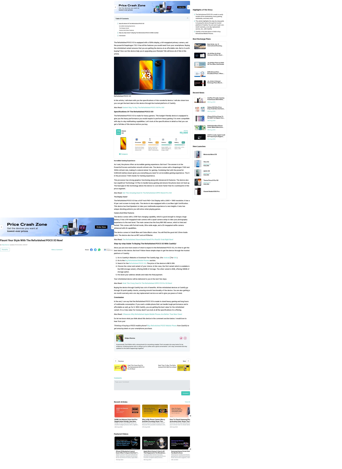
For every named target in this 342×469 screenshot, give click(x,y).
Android (167, 258)
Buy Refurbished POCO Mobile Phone (162, 326)
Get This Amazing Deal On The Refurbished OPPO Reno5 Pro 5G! (147, 193)
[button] (123, 154)
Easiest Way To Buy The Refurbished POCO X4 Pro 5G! (143, 107)
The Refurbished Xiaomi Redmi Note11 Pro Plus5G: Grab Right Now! (148, 239)
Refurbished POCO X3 (137, 263)
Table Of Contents (122, 18)
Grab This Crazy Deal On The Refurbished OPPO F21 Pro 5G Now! (147, 283)
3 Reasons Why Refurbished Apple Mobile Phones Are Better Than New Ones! (152, 314)
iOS (175, 258)
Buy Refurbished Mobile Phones (137, 260)
